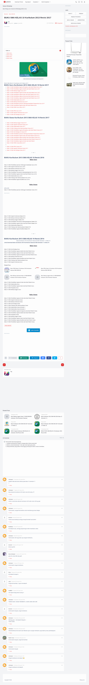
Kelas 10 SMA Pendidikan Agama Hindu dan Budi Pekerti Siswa (19, 321)
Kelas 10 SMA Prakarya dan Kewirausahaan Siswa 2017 (20, 128)
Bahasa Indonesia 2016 (18, 218)
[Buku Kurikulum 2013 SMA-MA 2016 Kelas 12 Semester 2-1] (37, 418)
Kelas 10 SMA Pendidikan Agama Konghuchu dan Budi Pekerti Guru (20, 254)
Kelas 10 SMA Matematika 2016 (13, 225)
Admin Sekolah (70, 20)
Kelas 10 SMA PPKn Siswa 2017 (14, 146)
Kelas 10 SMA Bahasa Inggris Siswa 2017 (17, 122)
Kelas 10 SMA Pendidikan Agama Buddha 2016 (17, 228)
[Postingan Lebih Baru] (62, 364)
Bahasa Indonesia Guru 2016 (18, 168)
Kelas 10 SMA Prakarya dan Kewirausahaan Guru (16, 260)
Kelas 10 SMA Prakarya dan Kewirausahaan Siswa (16, 305)
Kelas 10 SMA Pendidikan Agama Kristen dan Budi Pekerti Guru (19, 282)
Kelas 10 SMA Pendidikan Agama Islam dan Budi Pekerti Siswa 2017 (23, 135)
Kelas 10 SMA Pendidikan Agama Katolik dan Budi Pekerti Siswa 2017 (23, 137)
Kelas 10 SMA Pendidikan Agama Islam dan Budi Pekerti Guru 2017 (23, 94)
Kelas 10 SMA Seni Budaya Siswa (12, 303)
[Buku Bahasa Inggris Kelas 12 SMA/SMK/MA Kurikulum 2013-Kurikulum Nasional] (37, 279)
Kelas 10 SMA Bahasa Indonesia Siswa (13, 301)
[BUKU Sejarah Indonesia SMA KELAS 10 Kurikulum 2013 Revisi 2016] (6, 433)
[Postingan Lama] (4, 364)
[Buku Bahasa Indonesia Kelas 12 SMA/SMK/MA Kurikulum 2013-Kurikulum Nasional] (6, 279)
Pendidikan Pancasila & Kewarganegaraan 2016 (24, 221)
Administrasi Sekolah (76, 23)
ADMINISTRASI (81, 20)
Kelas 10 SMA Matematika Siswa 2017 (16, 126)
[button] (58, 23)
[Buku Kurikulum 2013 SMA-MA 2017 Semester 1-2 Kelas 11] (6, 426)
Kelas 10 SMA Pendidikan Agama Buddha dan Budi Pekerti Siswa (19, 320)
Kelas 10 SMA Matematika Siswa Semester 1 (14, 307)
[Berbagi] (60, 357)
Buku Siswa (9, 54)
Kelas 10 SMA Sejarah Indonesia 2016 (14, 216)
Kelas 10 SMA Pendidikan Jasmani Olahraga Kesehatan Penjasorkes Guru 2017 (26, 103)
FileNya (7, 2)
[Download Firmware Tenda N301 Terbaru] (75, 53)
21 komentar (14, 358)
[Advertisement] (33, 37)
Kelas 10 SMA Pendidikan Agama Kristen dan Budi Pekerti (21, 141)
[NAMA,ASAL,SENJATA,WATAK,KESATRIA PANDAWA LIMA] (69, 87)
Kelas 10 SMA (7, 168)
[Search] (82, 2)
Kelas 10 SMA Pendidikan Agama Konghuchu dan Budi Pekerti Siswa (20, 311)
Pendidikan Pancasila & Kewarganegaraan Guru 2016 (24, 172)
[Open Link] (84, 2)
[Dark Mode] (76, 2)
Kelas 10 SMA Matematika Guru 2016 (13, 176)
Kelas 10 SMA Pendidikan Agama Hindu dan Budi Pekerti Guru (19, 253)
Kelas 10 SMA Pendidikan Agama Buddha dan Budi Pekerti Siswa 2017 (24, 139)
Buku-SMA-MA (8, 325)
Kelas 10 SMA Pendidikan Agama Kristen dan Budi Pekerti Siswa (19, 298)
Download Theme (19, 2)
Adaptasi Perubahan (76, 16)
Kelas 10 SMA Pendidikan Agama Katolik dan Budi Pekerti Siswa (19, 312)
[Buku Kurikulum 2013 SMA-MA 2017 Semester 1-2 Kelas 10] (37, 426)
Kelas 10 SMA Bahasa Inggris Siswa (12, 316)
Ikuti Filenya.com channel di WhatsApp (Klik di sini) (15, 8)
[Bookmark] (5, 358)
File (11, 371)
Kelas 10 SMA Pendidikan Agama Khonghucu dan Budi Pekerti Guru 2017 (24, 87)
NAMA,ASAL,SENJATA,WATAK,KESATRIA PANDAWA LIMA (79, 84)
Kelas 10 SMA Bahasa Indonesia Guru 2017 (17, 101)
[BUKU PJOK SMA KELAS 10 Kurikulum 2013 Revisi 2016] (37, 433)
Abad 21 (70, 13)
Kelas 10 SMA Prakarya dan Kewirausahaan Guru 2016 (17, 177)
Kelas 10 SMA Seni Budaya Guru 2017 (16, 114)
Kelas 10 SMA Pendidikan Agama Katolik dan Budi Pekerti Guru (19, 251)
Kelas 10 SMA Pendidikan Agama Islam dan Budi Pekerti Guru (22, 105)
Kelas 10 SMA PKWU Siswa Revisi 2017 (16, 143)
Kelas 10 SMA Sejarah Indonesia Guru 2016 (14, 166)
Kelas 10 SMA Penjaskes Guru (11, 287)
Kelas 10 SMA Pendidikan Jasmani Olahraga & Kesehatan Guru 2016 (20, 165)
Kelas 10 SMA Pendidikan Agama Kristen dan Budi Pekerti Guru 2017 (23, 92)
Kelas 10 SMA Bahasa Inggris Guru (12, 289)
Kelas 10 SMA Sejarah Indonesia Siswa (13, 300)
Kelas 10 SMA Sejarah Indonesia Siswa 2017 (17, 124)
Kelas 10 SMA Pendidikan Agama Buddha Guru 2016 (17, 179)
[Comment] (62, 437)
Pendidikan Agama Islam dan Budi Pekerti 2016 (24, 223)
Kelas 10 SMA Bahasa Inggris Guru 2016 (14, 170)
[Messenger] (42, 357)
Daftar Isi (8, 50)
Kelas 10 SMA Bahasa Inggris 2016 (14, 219)
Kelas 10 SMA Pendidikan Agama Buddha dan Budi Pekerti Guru (19, 258)
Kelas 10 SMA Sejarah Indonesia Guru (33, 269)
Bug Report (28, 2)
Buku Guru (9, 53)
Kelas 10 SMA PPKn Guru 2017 (14, 110)
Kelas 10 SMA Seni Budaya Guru (12, 249)
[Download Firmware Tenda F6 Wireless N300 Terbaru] (69, 79)
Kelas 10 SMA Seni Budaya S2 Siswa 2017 (17, 132)
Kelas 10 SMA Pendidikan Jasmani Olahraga (17, 133)
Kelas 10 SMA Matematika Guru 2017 (16, 100)
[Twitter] (54, 357)
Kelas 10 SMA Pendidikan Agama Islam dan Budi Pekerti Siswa (19, 318)
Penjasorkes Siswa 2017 (39, 133)
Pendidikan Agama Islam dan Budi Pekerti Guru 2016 (24, 174)
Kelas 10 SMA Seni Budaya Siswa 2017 (16, 150)
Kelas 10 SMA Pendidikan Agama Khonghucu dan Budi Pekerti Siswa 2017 (24, 130)
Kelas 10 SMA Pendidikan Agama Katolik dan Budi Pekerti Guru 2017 (23, 89)
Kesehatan (30, 133)
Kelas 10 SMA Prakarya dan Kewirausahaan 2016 (17, 227)
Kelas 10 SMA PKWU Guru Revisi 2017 (16, 107)
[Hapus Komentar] (62, 479)
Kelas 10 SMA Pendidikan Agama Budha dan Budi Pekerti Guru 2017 (23, 98)
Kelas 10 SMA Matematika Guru (11, 284)
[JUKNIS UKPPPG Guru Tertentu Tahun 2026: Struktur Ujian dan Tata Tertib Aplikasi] (69, 64)
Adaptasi (81, 13)
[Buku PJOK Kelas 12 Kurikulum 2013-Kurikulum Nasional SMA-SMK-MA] (6, 272)
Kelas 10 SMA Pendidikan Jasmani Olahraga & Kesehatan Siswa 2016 (20, 190)
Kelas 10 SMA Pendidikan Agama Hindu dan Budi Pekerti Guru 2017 (23, 96)
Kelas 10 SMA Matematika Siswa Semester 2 (14, 309)
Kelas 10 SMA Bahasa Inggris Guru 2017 (16, 90)
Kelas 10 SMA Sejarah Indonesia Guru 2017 (17, 112)
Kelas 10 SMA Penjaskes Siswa (11, 314)
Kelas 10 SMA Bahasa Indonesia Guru (13, 256)
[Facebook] (48, 357)
